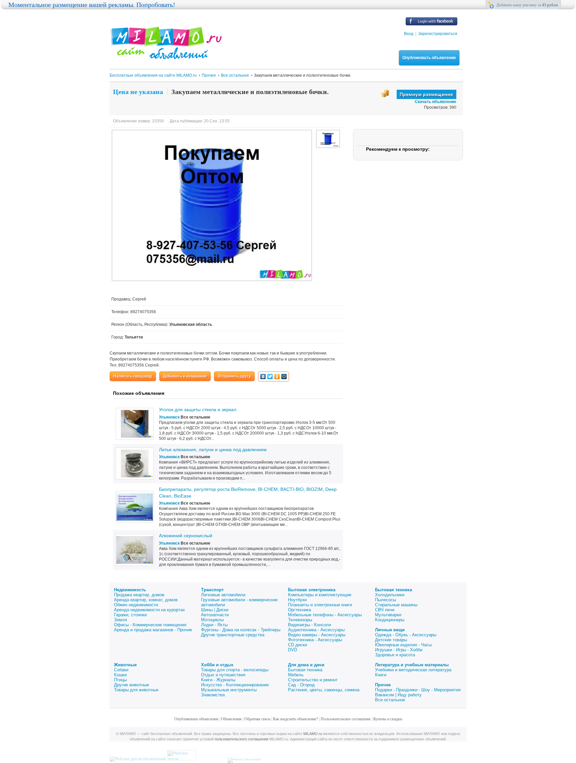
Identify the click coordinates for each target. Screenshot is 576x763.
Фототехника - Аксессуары (315, 639)
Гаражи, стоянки (130, 614)
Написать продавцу (132, 376)
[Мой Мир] (284, 376)
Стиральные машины (396, 604)
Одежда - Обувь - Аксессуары (405, 634)
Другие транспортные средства (232, 634)
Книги (380, 674)
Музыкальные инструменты (229, 689)
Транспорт (212, 589)
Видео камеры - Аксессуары (316, 634)
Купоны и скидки (387, 719)
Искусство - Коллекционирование (235, 684)
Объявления (231, 719)
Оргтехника (299, 609)
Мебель (296, 674)
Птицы (120, 679)
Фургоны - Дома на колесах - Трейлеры (240, 629)
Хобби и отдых (217, 664)
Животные (125, 664)
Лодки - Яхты (214, 624)
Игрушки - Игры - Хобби (398, 649)
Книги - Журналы (218, 679)
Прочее (383, 684)
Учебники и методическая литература (413, 669)
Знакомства (213, 694)
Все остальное (390, 699)
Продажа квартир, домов (139, 594)
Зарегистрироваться (437, 33)
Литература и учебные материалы (412, 664)
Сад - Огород (301, 684)
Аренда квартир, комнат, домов (146, 599)
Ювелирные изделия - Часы (403, 644)
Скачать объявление (435, 101)
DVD (292, 649)
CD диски (297, 644)
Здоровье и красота (395, 654)
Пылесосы (385, 599)
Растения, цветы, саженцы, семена (323, 689)
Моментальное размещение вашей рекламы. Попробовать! (91, 4)
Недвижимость (130, 589)
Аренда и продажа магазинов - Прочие (153, 629)
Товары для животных (136, 689)
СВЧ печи (384, 609)
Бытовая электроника (311, 589)
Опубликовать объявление (429, 57)
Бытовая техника (393, 589)
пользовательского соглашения (241, 739)
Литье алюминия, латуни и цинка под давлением (213, 449)
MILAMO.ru (312, 734)
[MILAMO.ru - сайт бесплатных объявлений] (166, 55)
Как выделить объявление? (295, 719)
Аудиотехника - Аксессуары (316, 629)
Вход (408, 33)
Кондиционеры (389, 619)
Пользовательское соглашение (346, 719)
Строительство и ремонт (313, 679)
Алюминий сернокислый (185, 535)
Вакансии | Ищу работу (398, 694)
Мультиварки (388, 614)
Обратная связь (257, 719)
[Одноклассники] (277, 376)
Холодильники (389, 594)
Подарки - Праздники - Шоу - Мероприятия (418, 689)
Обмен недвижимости (136, 604)
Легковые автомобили (223, 594)
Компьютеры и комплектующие (319, 594)
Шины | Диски (214, 609)
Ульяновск (169, 417)
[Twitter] (270, 376)
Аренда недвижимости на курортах (149, 609)
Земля (120, 619)
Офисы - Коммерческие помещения (150, 624)
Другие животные (131, 684)
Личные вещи (390, 629)
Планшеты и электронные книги (320, 604)
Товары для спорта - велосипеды (234, 669)
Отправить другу (234, 376)
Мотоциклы (212, 619)
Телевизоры (300, 619)
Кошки (120, 674)
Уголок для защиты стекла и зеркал (197, 409)
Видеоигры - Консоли (309, 624)
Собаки (121, 669)
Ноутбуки (297, 599)
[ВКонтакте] (263, 376)
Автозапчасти (215, 614)
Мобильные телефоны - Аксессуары (325, 614)
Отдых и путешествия (223, 674)
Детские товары (391, 639)
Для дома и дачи (306, 664)
